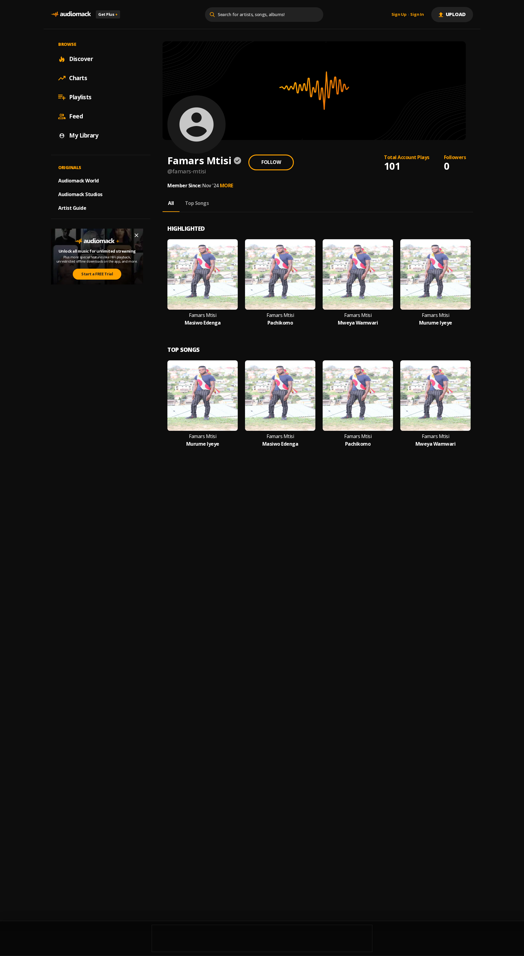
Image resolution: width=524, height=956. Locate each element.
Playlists (80, 97)
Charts (78, 78)
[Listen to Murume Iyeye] (435, 274)
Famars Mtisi (202, 315)
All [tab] (171, 203)
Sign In (417, 14)
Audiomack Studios (80, 194)
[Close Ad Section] (136, 235)
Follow (271, 162)
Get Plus (108, 14)
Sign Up (399, 14)
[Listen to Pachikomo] (280, 274)
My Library (83, 135)
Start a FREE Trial (97, 274)
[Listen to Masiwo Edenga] (202, 274)
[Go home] (71, 14)
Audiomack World (78, 180)
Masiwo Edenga (203, 323)
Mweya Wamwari (358, 323)
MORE (226, 185)
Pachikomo (280, 323)
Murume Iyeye (435, 323)
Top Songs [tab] (197, 203)
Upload (456, 14)
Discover (81, 59)
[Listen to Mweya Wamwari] (358, 274)
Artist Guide (72, 208)
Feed (76, 116)
